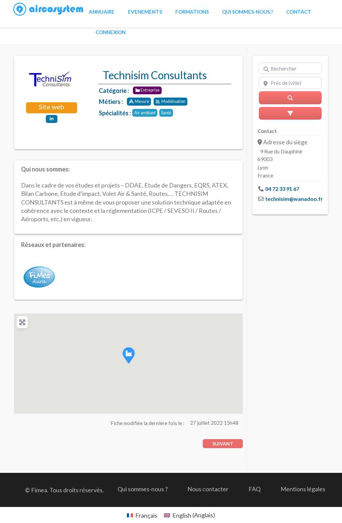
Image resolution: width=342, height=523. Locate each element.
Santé (166, 112)
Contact (298, 12)
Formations (192, 12)
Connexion (111, 32)
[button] (129, 355)
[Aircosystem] (48, 9)
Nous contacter (207, 489)
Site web (51, 107)
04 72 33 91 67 (282, 188)
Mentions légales (303, 489)
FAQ (254, 489)
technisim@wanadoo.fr (294, 198)
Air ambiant (145, 112)
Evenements (145, 12)
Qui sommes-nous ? (247, 12)
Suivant (222, 443)
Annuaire (102, 12)
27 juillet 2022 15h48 (214, 423)
